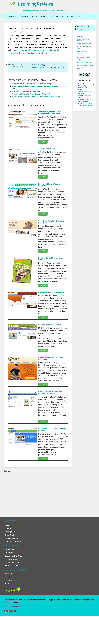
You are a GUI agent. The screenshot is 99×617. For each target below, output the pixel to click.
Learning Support (38, 67)
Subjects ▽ (13, 16)
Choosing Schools (18, 66)
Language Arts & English (83, 39)
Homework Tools (46, 16)
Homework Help (11, 559)
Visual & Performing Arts (84, 47)
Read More (43, 142)
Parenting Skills (58, 67)
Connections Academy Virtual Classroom (50, 358)
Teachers (24, 16)
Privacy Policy (10, 577)
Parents (34, 16)
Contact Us (9, 580)
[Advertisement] (38, 493)
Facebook (9, 610)
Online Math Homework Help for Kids (25, 91)
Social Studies (10, 535)
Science (80, 36)
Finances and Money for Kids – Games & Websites (30, 94)
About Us (81, 16)
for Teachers (9, 549)
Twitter (6, 610)
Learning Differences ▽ (65, 16)
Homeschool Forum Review (49, 325)
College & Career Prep (85, 65)
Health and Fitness (12, 538)
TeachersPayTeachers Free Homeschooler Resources (49, 113)
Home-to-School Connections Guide (50, 259)
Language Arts (10, 532)
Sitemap (8, 583)
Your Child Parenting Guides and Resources (51, 222)
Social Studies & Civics (84, 44)
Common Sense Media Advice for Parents (52, 430)
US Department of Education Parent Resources (50, 393)
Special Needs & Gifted (13, 556)
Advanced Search (11, 566)
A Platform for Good (46, 149)
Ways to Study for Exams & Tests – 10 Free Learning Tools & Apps (36, 96)
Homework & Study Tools (83, 58)
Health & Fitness (82, 51)
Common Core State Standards (51, 292)
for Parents (9, 553)
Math (79, 33)
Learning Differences (84, 62)
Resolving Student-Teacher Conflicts (49, 185)
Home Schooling (38, 65)
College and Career (12, 563)
